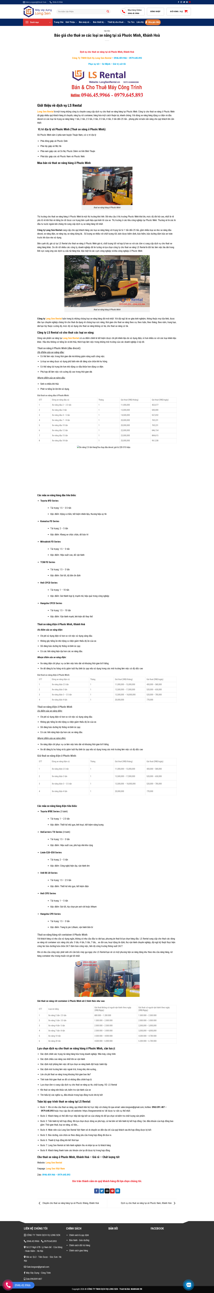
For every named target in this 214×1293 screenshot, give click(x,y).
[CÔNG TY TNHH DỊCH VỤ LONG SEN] (37, 11)
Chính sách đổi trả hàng (79, 1245)
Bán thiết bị (98, 22)
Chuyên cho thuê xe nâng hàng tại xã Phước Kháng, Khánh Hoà (70, 1203)
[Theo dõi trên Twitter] (184, 2)
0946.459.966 (120, 58)
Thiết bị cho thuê (115, 22)
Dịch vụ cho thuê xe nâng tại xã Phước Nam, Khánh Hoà (146, 1203)
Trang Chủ (58, 22)
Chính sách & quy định (79, 1235)
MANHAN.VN (136, 1289)
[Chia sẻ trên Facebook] (96, 1190)
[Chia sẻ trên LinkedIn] (117, 1190)
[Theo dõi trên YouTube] (190, 2)
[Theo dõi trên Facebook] (178, 2)
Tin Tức (131, 22)
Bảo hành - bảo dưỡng (79, 1240)
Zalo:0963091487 (33, 1279)
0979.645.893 (135, 58)
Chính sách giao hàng (78, 1250)
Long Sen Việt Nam (55, 1168)
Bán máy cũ (84, 22)
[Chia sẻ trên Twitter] (101, 1190)
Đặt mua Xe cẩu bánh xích (28, 1269)
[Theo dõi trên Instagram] (181, 2)
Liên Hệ (140, 22)
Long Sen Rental (45, 111)
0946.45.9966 (32, 1241)
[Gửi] (107, 11)
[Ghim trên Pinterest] (112, 1190)
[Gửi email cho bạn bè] (107, 1190)
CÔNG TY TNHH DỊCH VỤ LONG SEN (43, 1235)
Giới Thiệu (70, 22)
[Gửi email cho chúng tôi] (187, 2)
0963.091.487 (158, 1107)
